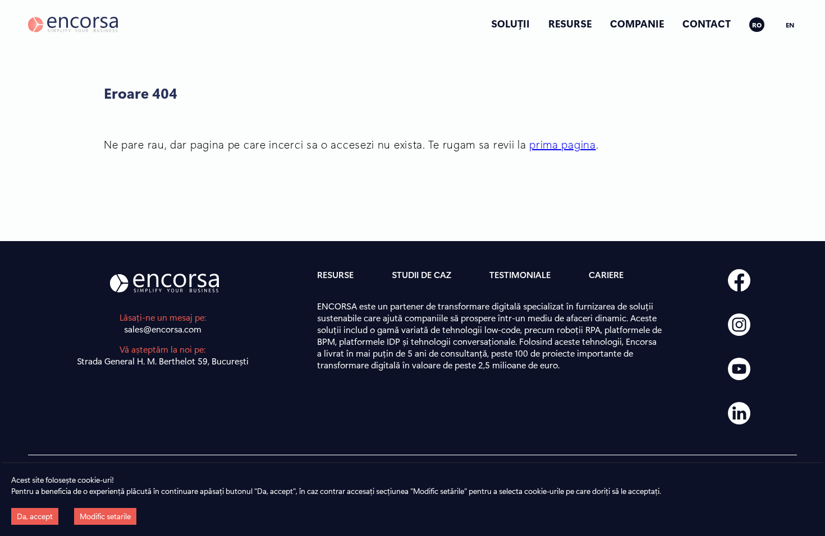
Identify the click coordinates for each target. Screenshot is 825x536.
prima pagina (562, 143)
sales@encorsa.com (162, 329)
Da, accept (35, 516)
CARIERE (606, 274)
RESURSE (570, 23)
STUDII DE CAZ (421, 274)
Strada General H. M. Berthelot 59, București (163, 361)
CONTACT (706, 23)
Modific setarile (105, 516)
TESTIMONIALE (520, 274)
